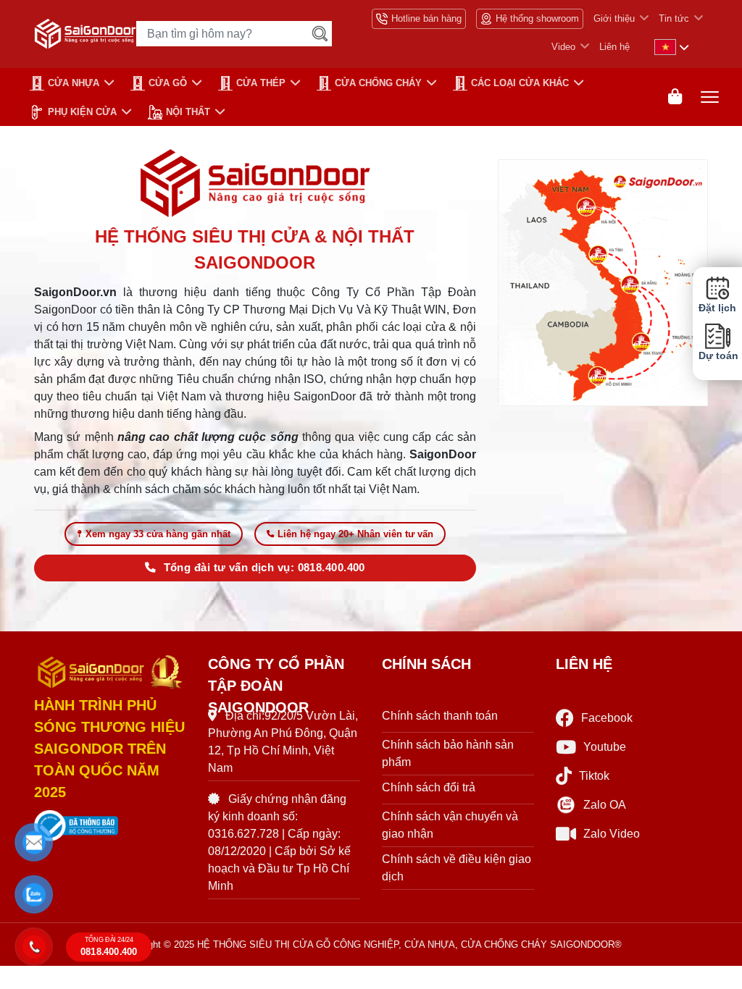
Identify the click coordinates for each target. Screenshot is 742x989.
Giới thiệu (614, 18)
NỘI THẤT (188, 111)
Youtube (604, 747)
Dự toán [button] (717, 355)
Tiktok (594, 776)
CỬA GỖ (168, 82)
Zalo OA (604, 805)
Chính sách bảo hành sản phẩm (448, 753)
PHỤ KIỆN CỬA (82, 111)
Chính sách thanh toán (440, 716)
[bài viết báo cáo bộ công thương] (110, 826)
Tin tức (674, 18)
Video (563, 46)
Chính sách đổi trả (428, 787)
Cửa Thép (260, 82)
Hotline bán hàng (426, 18)
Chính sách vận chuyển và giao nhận (450, 825)
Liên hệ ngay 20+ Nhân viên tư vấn (355, 534)
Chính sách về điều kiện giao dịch (456, 868)
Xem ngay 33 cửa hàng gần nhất (158, 534)
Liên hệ (614, 46)
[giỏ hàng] (675, 97)
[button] (34, 843)
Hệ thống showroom (537, 18)
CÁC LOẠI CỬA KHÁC (520, 82)
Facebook (607, 718)
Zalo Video (611, 834)
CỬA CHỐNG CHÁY (378, 82)
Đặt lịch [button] (717, 308)
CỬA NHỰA (73, 82)
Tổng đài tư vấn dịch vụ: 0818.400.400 (264, 567)
